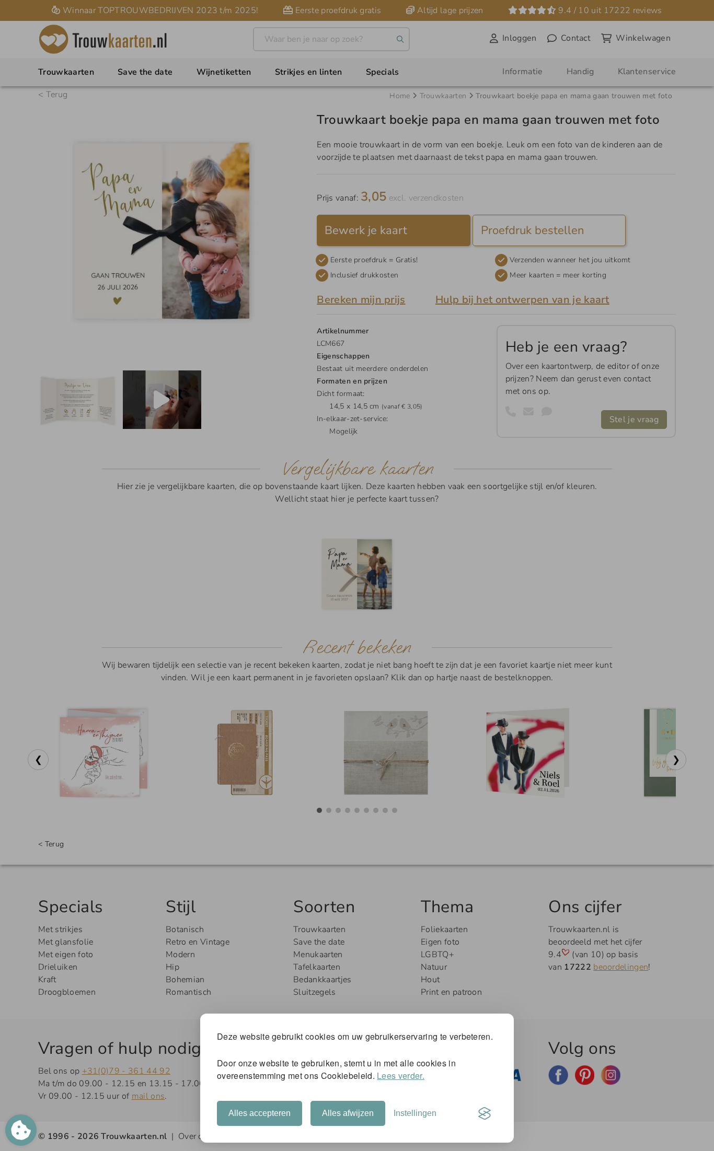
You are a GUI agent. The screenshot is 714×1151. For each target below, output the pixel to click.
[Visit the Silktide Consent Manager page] (484, 1113)
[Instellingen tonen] (21, 1130)
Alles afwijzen (348, 1113)
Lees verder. (400, 1075)
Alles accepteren (259, 1113)
